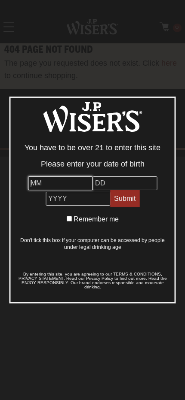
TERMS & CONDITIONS (137, 274)
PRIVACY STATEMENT (41, 278)
